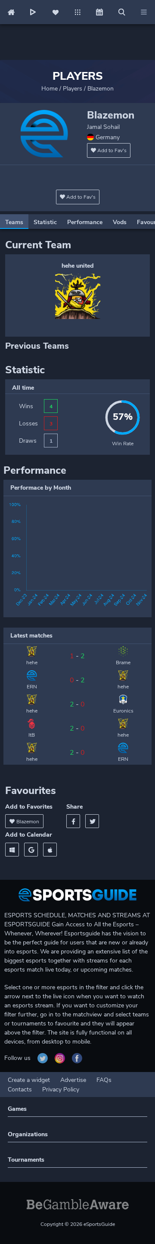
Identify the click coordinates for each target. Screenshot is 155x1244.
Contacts (20, 1089)
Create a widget (29, 1080)
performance (84, 222)
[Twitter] (92, 821)
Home (49, 88)
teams (14, 222)
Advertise (73, 1080)
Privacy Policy (60, 1089)
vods (120, 222)
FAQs (104, 1080)
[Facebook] (73, 821)
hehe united (78, 266)
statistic (45, 222)
